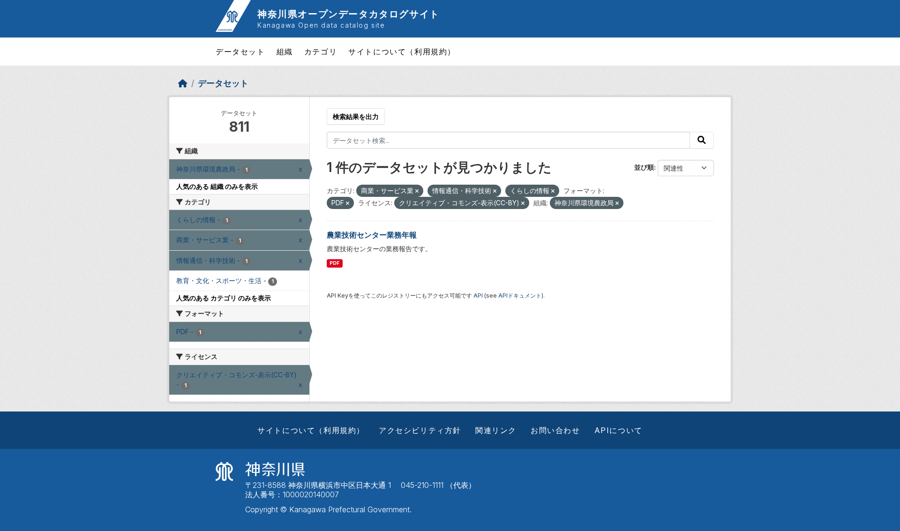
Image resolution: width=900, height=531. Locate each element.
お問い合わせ (555, 430)
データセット (240, 51)
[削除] (417, 191)
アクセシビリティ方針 (420, 430)
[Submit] (702, 140)
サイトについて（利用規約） (402, 51)
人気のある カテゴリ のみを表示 (223, 298)
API (478, 295)
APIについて (618, 430)
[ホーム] (183, 83)
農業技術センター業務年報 (372, 234)
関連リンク (496, 430)
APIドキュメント (519, 295)
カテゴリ (320, 51)
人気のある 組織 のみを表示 (217, 186)
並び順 (644, 167)
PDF (334, 263)
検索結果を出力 (356, 116)
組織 (285, 51)
